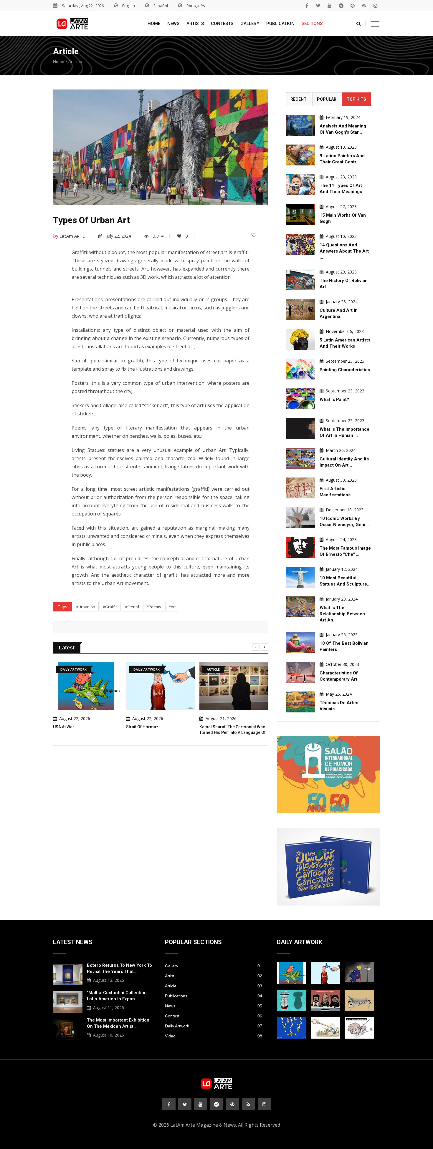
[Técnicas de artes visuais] (300, 702)
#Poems (153, 606)
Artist (213, 976)
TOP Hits (356, 99)
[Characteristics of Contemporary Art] (300, 672)
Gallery (249, 23)
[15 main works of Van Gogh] (300, 214)
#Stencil (132, 606)
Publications (213, 996)
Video (213, 1036)
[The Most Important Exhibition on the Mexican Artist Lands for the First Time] (67, 1028)
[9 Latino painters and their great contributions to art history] (300, 155)
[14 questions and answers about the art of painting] (300, 244)
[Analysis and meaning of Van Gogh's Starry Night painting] (300, 125)
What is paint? (334, 399)
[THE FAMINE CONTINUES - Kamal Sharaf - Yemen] (359, 1000)
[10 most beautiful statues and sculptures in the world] (300, 577)
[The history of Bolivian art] (300, 279)
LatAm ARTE (72, 236)
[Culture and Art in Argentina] (300, 309)
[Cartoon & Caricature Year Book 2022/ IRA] (328, 867)
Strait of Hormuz (91, 726)
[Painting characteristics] (300, 369)
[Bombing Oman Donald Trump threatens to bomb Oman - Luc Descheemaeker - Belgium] (359, 973)
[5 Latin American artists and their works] (300, 339)
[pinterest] (352, 5)
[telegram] (341, 5)
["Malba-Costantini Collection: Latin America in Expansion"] (67, 1001)
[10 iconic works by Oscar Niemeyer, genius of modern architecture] (300, 517)
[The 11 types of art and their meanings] (300, 184)
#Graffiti (110, 606)
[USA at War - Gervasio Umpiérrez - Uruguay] (291, 973)
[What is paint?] (300, 398)
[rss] (364, 5)
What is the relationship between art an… (342, 614)
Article (213, 986)
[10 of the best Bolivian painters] (300, 642)
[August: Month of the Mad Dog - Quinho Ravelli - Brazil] (359, 1028)
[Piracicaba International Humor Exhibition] (328, 774)
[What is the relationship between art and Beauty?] (300, 606)
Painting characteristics (345, 369)
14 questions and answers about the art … (344, 251)
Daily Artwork (213, 1026)
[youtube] (329, 5)
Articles (75, 61)
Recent (298, 99)
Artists (195, 23)
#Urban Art (85, 606)
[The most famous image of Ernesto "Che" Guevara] (300, 547)
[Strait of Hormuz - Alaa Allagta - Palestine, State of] (325, 973)
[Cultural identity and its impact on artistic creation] (300, 458)
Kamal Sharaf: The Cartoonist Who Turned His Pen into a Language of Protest (181, 732)
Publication (280, 23)
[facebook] (306, 5)
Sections (312, 23)
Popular (326, 99)
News (173, 23)
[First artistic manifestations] (300, 487)
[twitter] (318, 5)
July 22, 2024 (119, 236)
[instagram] (375, 5)
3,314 (158, 236)
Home (154, 23)
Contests (222, 23)
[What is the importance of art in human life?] (300, 428)
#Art (172, 606)
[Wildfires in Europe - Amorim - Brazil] (291, 1028)
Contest (213, 1016)
